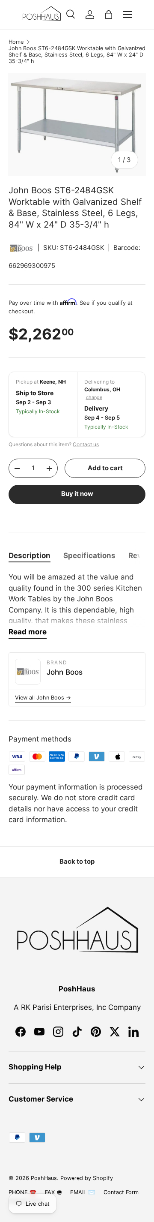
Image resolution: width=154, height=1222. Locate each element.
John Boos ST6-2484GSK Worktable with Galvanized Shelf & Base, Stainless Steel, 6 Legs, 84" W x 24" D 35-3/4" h (77, 54)
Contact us (86, 444)
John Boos (65, 672)
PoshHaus (44, 1178)
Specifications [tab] (89, 555)
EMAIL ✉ (82, 1192)
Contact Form (121, 1192)
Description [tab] (29, 555)
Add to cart (105, 468)
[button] (108, 14)
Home (16, 42)
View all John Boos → (43, 697)
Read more (28, 632)
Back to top (77, 861)
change (94, 397)
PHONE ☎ (22, 1192)
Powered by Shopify (86, 1178)
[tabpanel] (77, 605)
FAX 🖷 (53, 1192)
